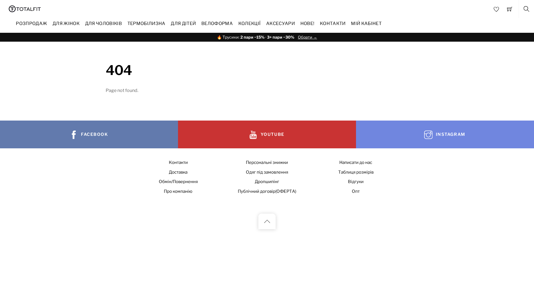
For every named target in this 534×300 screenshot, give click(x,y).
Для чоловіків (103, 23)
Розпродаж (31, 23)
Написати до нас (355, 162)
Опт (356, 191)
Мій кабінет (366, 23)
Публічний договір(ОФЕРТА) (267, 191)
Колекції (249, 23)
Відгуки (356, 181)
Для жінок (66, 23)
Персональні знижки (267, 162)
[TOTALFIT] (25, 8)
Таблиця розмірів (356, 172)
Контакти (333, 23)
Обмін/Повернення (178, 181)
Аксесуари (280, 23)
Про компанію (178, 191)
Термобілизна (146, 23)
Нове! (307, 23)
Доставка (178, 172)
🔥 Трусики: (267, 37)
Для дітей (183, 23)
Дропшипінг (267, 181)
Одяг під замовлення (267, 172)
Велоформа (217, 23)
